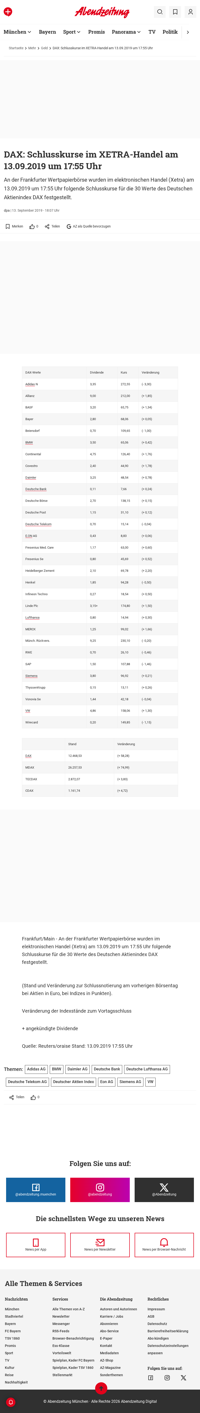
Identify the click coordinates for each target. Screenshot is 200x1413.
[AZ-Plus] (8, 12)
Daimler (30, 477)
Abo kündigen (158, 1338)
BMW (29, 442)
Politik (170, 32)
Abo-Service (109, 1331)
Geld (44, 48)
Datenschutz (157, 1324)
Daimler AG (78, 1069)
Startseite (16, 48)
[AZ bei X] (183, 1377)
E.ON (28, 536)
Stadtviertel (14, 1316)
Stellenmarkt (62, 1375)
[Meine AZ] (190, 12)
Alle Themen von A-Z (68, 1309)
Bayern (47, 32)
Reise (9, 1375)
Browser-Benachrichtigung (73, 1338)
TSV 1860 (12, 1338)
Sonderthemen (111, 1375)
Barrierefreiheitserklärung (168, 1331)
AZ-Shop (106, 1360)
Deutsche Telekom (38, 524)
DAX (28, 756)
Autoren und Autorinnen (118, 1309)
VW (27, 710)
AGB (151, 1316)
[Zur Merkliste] (175, 12)
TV (152, 32)
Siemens (31, 676)
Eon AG (106, 1081)
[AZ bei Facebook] (151, 1377)
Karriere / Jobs (111, 1316)
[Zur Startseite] (102, 17)
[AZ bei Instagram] (167, 1377)
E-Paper (106, 1338)
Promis (96, 32)
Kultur (9, 1368)
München (15, 32)
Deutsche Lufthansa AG (147, 1069)
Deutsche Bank (36, 489)
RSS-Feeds (60, 1331)
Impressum (156, 1309)
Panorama (124, 32)
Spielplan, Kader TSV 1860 (72, 1368)
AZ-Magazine (110, 1368)
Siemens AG (130, 1081)
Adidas (30, 384)
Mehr (32, 48)
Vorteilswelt (61, 1353)
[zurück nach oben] (101, 1390)
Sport (69, 32)
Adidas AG (36, 1069)
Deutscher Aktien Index (73, 1081)
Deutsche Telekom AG (27, 1081)
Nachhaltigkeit (16, 1382)
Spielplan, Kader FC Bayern (73, 1360)
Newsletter (61, 1316)
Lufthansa (32, 617)
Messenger (61, 1324)
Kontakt (106, 1346)
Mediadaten (109, 1353)
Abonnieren (109, 1324)
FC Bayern (13, 1331)
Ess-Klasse (61, 1346)
